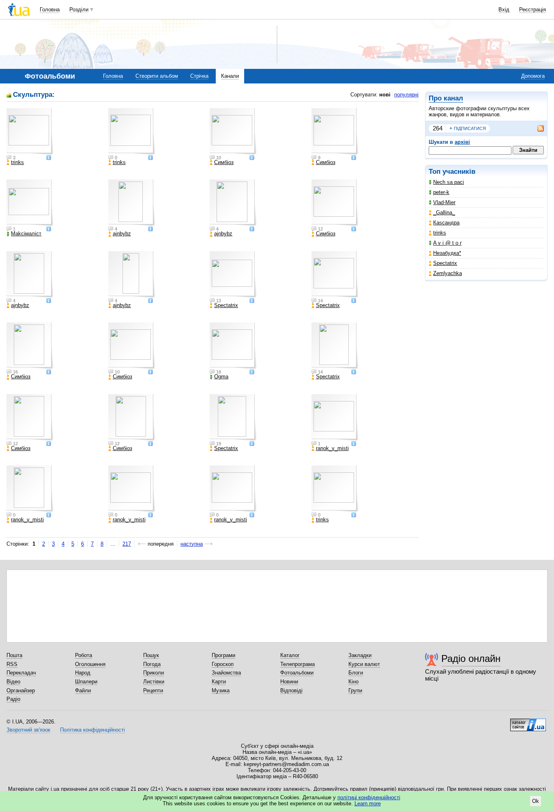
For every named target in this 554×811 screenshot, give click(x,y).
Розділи (78, 9)
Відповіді (291, 690)
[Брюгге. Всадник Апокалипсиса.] (233, 345)
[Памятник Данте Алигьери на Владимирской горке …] (233, 274)
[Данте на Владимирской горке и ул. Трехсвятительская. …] (335, 274)
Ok (535, 801)
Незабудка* (447, 253)
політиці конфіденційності (368, 797)
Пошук (151, 655)
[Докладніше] (48, 158)
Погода (152, 664)
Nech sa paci (448, 182)
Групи (355, 690)
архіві (462, 142)
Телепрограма (297, 664)
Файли (83, 690)
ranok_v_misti (332, 448)
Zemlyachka (447, 273)
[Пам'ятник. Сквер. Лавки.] (30, 274)
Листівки (153, 682)
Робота (83, 655)
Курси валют (364, 664)
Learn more (367, 803)
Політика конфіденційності (92, 730)
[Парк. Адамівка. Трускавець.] (131, 202)
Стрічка (199, 76)
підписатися (467, 128)
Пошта (14, 655)
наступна (191, 544)
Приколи (153, 673)
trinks (439, 233)
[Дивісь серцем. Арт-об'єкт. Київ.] (131, 274)
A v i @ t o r (447, 243)
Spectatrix (445, 263)
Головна (50, 9)
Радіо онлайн (470, 658)
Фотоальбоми (297, 673)
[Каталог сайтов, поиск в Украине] (528, 722)
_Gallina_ (444, 212)
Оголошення (90, 664)
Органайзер (20, 690)
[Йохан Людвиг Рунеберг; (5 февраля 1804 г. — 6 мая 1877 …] (30, 345)
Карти (219, 682)
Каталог (290, 655)
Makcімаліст (26, 233)
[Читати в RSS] (536, 128)
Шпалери (86, 682)
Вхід (503, 9)
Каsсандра (446, 223)
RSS (11, 664)
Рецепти (153, 690)
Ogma (221, 376)
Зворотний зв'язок (28, 730)
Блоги (355, 673)
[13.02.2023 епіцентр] (335, 488)
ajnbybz (122, 233)
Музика (221, 690)
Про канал (446, 98)
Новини (289, 682)
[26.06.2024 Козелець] (30, 131)
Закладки (359, 655)
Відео (13, 682)
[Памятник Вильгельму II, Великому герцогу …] (335, 345)
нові (385, 95)
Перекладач (21, 673)
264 (437, 128)
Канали (230, 76)
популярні (406, 95)
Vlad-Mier (444, 202)
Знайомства (226, 673)
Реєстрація (532, 9)
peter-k (441, 192)
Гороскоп (223, 664)
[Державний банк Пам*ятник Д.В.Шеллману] (131, 345)
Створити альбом (156, 76)
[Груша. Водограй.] (233, 202)
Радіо (13, 699)
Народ (82, 673)
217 (126, 544)
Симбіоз (224, 162)
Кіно (353, 682)
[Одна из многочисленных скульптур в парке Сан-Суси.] (233, 417)
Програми (223, 655)
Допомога (533, 76)
